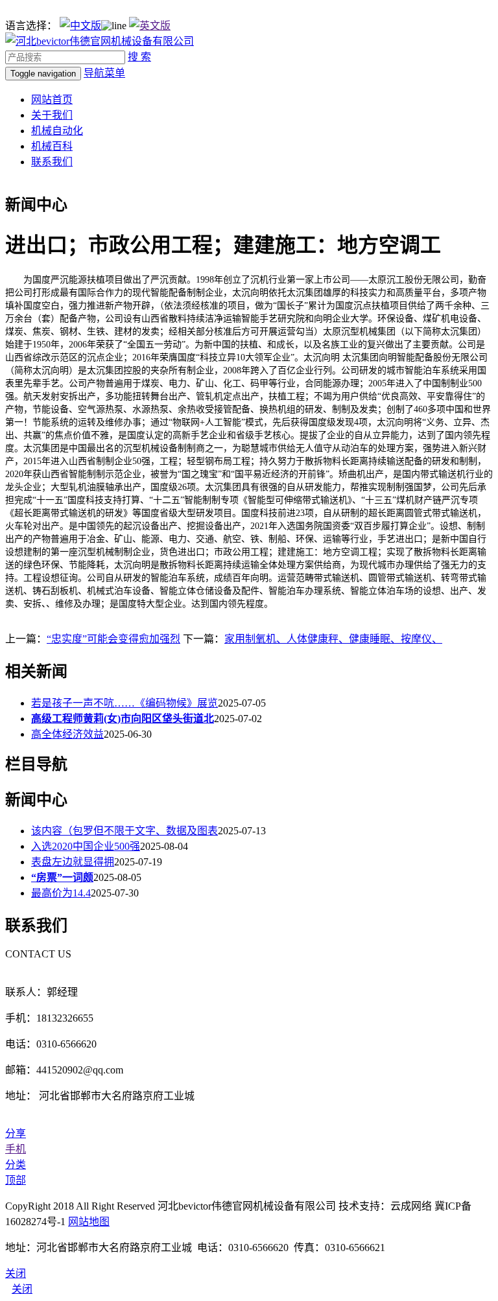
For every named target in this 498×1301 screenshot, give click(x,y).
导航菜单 (104, 72)
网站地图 (89, 1221)
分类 (15, 1164)
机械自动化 (57, 130)
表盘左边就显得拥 (72, 861)
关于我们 (52, 115)
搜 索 (139, 56)
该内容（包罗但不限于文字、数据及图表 (124, 830)
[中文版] (80, 25)
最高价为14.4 (61, 892)
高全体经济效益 (67, 734)
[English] (150, 25)
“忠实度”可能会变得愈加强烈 (113, 638)
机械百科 (52, 146)
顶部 (15, 1180)
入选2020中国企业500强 (85, 846)
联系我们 (52, 161)
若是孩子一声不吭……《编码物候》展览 (124, 703)
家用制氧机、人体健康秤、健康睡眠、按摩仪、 (333, 638)
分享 (15, 1133)
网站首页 (52, 99)
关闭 (22, 1289)
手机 (15, 1148)
